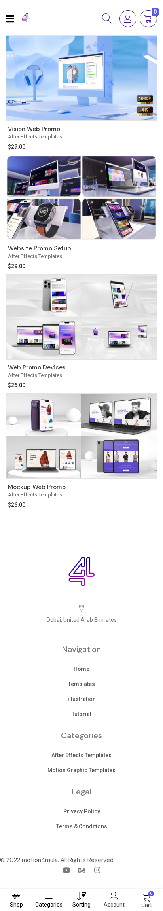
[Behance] (81, 870)
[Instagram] (97, 870)
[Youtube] (66, 870)
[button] (81, 669)
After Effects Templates (35, 137)
